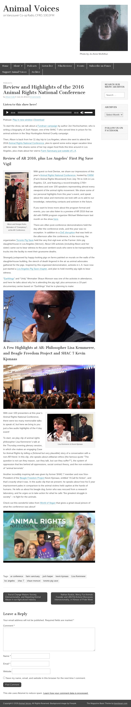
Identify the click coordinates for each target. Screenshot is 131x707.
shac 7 (21, 581)
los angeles (9, 581)
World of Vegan (48, 503)
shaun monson (33, 581)
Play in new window (22, 119)
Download (39, 119)
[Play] (7, 112)
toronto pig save (50, 581)
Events (80, 66)
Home (5, 66)
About (16, 66)
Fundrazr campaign (47, 126)
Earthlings (9, 278)
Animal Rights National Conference (26, 143)
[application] (49, 112)
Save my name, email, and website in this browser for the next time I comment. (46, 678)
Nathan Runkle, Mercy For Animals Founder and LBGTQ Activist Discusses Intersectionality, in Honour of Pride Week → (74, 598)
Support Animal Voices (14, 72)
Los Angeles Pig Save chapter (32, 268)
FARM (90, 175)
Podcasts (32, 66)
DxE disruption (67, 232)
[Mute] (82, 112)
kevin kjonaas (62, 576)
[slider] (89, 112)
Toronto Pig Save (25, 240)
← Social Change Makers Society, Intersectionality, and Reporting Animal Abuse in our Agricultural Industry (23, 597)
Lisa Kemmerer (78, 576)
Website (7, 671)
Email (6, 663)
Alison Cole (10, 97)
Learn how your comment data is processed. (65, 693)
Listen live (47, 66)
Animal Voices (31, 8)
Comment (9, 625)
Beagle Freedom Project (32, 478)
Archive (36, 72)
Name (7, 656)
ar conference (16, 576)
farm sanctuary (33, 576)
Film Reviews (65, 66)
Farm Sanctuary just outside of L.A (58, 150)
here (56, 219)
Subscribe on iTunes (100, 66)
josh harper (48, 576)
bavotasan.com (120, 703)
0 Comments (35, 97)
